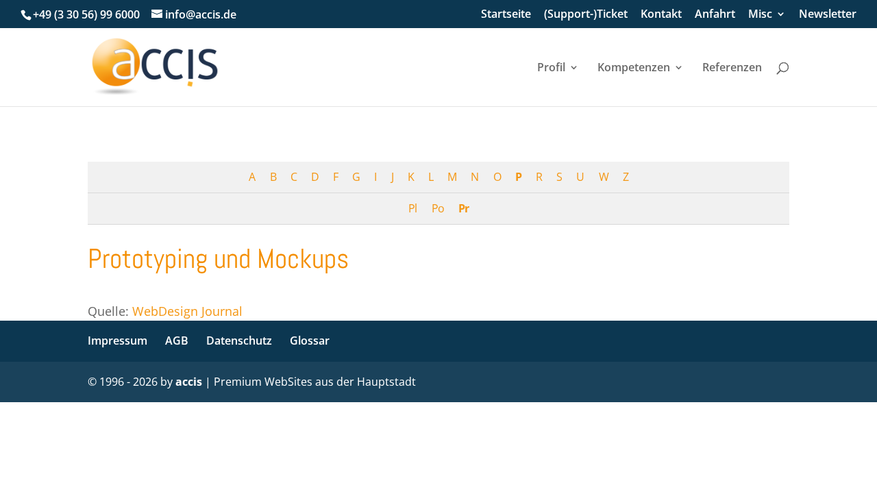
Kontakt (661, 14)
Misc (760, 14)
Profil (551, 68)
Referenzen (732, 68)
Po (438, 208)
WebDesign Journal (187, 311)
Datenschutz (239, 340)
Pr (463, 208)
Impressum (117, 340)
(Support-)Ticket (586, 14)
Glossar (310, 340)
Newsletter (827, 14)
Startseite (506, 14)
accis (188, 381)
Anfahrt (715, 14)
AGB (176, 340)
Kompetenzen (633, 68)
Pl (412, 208)
